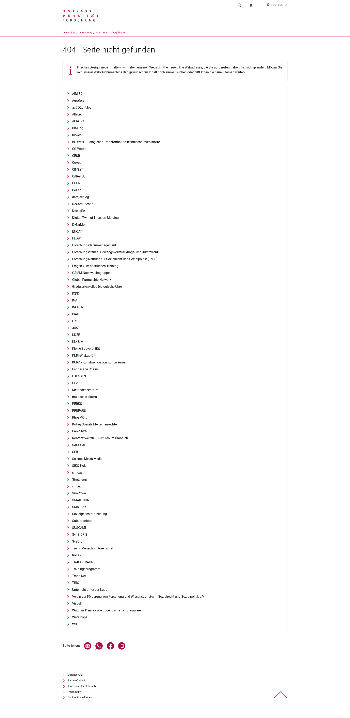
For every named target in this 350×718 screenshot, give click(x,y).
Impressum (74, 691)
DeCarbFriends (82, 204)
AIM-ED (77, 94)
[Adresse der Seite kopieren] (121, 648)
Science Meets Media (87, 459)
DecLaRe (78, 211)
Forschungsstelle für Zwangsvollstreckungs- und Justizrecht (115, 252)
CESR (76, 156)
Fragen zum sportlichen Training (95, 266)
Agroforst (78, 101)
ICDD (75, 293)
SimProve (79, 493)
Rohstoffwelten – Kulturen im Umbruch (100, 438)
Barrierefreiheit (76, 680)
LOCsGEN (79, 376)
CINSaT (77, 169)
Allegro (77, 114)
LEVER (77, 383)
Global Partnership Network (91, 280)
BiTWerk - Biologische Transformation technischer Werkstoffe (116, 142)
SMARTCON (80, 500)
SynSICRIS (79, 534)
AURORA (78, 121)
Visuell (77, 603)
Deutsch (279, 4)
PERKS (77, 404)
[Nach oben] (280, 694)
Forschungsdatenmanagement (94, 245)
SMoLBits (79, 507)
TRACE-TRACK (82, 562)
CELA (76, 183)
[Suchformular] (239, 5)
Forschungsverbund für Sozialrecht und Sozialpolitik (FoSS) (115, 259)
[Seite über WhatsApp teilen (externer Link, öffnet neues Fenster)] (99, 648)
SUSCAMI (79, 528)
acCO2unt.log (82, 107)
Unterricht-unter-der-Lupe (89, 590)
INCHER (77, 307)
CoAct (76, 163)
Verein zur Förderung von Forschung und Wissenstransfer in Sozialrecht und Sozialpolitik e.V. (138, 596)
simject (77, 486)
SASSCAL (79, 445)
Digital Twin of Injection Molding (95, 218)
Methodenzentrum (85, 390)
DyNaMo (78, 225)
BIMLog (77, 128)
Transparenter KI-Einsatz (82, 686)
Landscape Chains (85, 369)
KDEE (76, 335)
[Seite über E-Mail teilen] (87, 648)
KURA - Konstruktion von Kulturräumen (99, 362)
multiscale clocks (84, 397)
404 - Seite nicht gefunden (111, 32)
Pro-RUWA (79, 431)
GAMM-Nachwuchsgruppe (91, 273)
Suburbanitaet (82, 521)
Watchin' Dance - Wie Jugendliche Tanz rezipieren (107, 610)
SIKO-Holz (79, 466)
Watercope (79, 617)
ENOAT (77, 231)
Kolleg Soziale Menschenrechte (94, 424)
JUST (76, 328)
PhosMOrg (79, 417)
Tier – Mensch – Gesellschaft (93, 548)
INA (74, 300)
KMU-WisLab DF (83, 355)
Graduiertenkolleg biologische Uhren (98, 286)
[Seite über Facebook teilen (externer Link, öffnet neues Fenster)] (110, 648)
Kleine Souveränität (86, 348)
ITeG (75, 321)
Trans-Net (79, 576)
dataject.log (80, 197)
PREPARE (79, 410)
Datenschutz (75, 674)
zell (74, 624)
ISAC (75, 314)
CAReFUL (78, 176)
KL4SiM (77, 342)
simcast (77, 472)
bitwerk (77, 135)
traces (76, 555)
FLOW (76, 238)
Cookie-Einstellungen (80, 697)
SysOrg (77, 541)
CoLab (76, 190)
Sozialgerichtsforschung (89, 514)
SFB (75, 452)
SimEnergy (80, 479)
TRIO (75, 583)
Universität (69, 32)
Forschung (85, 32)
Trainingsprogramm (86, 569)
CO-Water (78, 149)
